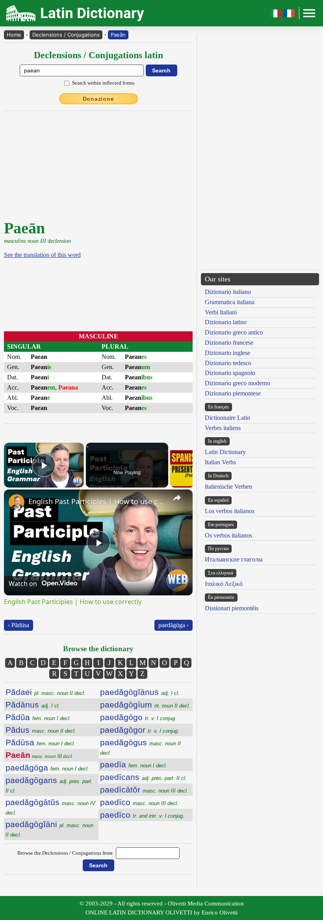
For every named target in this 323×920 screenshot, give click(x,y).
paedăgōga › (173, 625)
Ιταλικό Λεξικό (224, 583)
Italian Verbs (220, 462)
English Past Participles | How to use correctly (97, 501)
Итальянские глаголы (234, 559)
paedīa (133, 764)
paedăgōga (47, 767)
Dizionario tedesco (228, 363)
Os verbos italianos (228, 535)
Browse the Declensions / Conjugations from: (65, 853)
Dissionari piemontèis (231, 608)
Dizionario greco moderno (237, 383)
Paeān (118, 34)
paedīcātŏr (144, 789)
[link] (16, 502)
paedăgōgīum (145, 704)
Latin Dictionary (225, 452)
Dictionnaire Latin (227, 417)
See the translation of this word (42, 254)
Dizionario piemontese (233, 393)
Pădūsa (40, 742)
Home (14, 34)
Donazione (98, 99)
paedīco (139, 802)
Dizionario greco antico (234, 332)
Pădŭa (38, 717)
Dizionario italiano (228, 291)
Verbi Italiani (221, 312)
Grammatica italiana (229, 302)
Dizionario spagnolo (230, 372)
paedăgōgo (138, 717)
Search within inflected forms (103, 83)
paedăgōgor (139, 729)
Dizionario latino (226, 322)
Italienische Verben (228, 486)
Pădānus (33, 704)
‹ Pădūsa (18, 625)
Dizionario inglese (227, 352)
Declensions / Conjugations (66, 34)
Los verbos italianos (229, 511)
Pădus (41, 729)
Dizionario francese (229, 342)
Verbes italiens (223, 428)
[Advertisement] (101, 164)
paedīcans (143, 776)
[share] (177, 498)
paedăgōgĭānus (140, 691)
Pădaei (45, 691)
